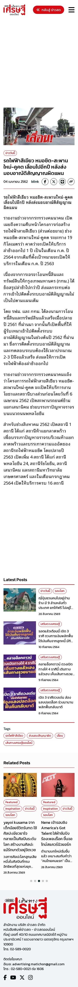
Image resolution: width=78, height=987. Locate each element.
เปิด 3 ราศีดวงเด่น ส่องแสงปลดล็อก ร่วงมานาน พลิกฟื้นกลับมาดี (56, 702)
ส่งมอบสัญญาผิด (40, 735)
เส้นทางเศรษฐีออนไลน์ (18, 743)
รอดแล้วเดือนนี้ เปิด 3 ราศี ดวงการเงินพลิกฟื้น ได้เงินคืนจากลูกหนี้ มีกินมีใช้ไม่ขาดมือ (56, 638)
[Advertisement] (39, 62)
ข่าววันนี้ (10, 153)
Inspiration (12, 808)
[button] (31, 881)
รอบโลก (60, 591)
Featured (11, 802)
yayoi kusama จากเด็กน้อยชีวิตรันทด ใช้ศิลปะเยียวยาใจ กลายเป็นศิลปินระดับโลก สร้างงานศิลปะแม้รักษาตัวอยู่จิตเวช (20, 836)
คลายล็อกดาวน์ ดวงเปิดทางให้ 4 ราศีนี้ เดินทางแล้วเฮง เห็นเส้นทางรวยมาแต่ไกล (56, 671)
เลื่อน (60, 735)
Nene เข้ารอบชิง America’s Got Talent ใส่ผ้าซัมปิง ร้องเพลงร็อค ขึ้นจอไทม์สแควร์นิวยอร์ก (56, 833)
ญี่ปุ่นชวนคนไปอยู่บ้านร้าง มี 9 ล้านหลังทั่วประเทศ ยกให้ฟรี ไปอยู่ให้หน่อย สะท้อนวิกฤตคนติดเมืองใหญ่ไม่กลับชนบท (56, 607)
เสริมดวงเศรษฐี (50, 624)
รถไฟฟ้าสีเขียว (14, 735)
